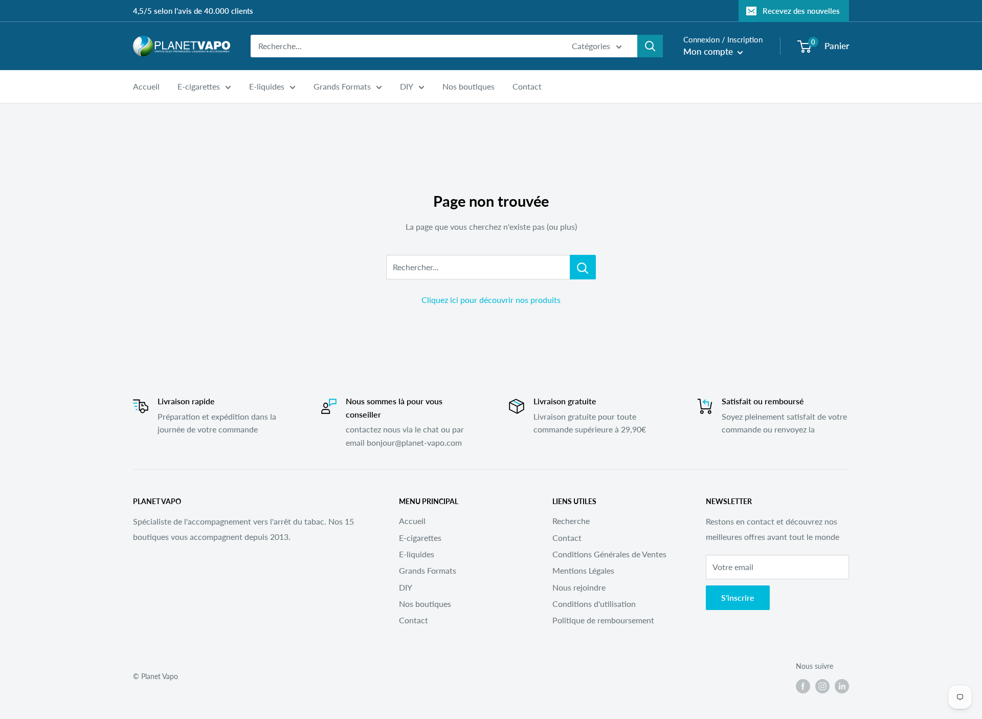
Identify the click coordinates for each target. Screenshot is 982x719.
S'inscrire (737, 597)
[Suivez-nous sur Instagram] (822, 686)
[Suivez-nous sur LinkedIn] (842, 686)
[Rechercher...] (583, 267)
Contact (527, 86)
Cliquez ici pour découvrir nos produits (491, 299)
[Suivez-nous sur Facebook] (803, 686)
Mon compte (709, 51)
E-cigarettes (198, 86)
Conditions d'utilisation (594, 603)
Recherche (571, 521)
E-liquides (266, 86)
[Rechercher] (650, 46)
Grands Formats (342, 86)
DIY (406, 86)
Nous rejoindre (579, 587)
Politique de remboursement (603, 620)
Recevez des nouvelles (801, 10)
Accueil (146, 86)
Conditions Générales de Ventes (609, 554)
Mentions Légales (583, 570)
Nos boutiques (468, 86)
